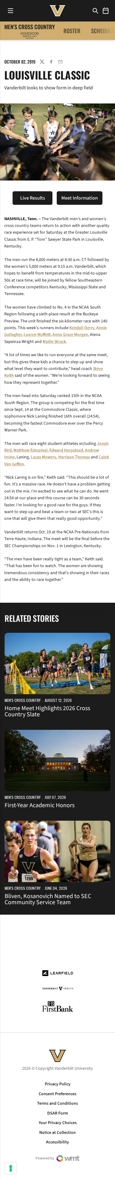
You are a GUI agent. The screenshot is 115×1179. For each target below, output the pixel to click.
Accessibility (57, 1142)
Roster (71, 31)
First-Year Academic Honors (40, 805)
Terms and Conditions (57, 1103)
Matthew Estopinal (30, 450)
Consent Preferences (57, 1094)
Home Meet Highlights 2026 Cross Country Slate (47, 711)
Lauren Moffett (37, 335)
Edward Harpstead (66, 450)
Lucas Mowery (43, 457)
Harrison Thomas (74, 457)
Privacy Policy (58, 1084)
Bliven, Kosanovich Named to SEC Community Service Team (48, 899)
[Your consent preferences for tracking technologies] (11, 1168)
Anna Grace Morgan (70, 335)
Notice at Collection (57, 1133)
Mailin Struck (54, 342)
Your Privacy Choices (58, 1123)
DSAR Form (57, 1113)
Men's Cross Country (22, 700)
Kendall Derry (81, 328)
